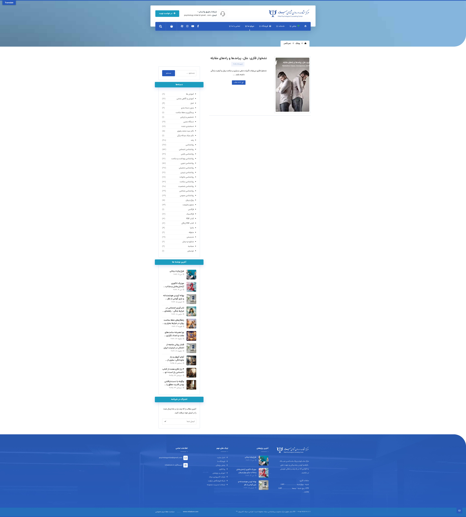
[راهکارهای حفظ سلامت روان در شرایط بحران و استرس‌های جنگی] (191, 323)
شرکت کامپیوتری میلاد (217, 477)
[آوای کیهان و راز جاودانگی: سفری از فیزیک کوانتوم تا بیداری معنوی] (191, 360)
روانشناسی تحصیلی (186, 168)
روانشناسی (190, 144)
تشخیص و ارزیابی (187, 117)
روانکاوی (222, 469)
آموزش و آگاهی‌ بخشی (185, 98)
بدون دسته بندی (187, 108)
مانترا (192, 228)
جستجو (168, 73)
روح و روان (190, 200)
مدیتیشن (190, 237)
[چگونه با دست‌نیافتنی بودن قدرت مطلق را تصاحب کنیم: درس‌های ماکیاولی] (191, 385)
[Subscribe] (165, 421)
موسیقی (190, 251)
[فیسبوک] (198, 26)
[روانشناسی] (289, 13)
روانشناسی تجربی (187, 163)
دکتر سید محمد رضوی (185, 131)
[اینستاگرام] (187, 26)
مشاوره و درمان (188, 241)
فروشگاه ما (221, 461)
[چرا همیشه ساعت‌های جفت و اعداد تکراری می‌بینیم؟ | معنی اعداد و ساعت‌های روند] (191, 336)
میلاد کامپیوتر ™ (242, 512)
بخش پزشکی (220, 465)
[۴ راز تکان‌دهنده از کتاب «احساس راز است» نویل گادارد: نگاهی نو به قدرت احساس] (191, 373)
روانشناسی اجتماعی (186, 149)
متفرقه (191, 232)
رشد (192, 140)
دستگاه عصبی (188, 121)
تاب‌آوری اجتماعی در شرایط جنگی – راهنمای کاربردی (174, 311)
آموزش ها (190, 94)
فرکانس (191, 209)
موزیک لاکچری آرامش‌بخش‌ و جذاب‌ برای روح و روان (174, 286)
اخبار (192, 103)
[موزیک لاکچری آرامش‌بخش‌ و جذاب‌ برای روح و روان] (191, 287)
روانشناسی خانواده (187, 177)
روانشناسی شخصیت (186, 186)
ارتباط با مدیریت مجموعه (216, 484)
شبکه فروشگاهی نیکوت (216, 481)
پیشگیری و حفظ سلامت (185, 112)
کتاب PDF (190, 218)
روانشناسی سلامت (187, 181)
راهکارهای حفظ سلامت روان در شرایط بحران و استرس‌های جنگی (174, 323)
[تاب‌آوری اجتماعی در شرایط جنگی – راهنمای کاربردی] (191, 311)
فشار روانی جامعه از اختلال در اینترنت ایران (174, 346)
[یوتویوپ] (192, 26)
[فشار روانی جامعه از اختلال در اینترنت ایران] (191, 348)
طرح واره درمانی (177, 271)
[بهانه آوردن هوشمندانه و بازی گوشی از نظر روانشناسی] (191, 299)
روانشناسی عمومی (187, 195)
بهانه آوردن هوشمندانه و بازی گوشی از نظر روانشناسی (173, 299)
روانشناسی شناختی (186, 191)
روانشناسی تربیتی (187, 172)
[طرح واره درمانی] (191, 274)
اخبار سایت (221, 457)
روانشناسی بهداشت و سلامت (182, 158)
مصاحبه (191, 246)
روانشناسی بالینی (187, 154)
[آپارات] (182, 26)
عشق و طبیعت (188, 204)
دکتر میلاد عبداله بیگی (185, 135)
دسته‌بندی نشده (187, 126)
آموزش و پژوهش (218, 473)
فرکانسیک (190, 214)
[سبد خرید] (171, 26)
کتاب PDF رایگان (187, 223)
